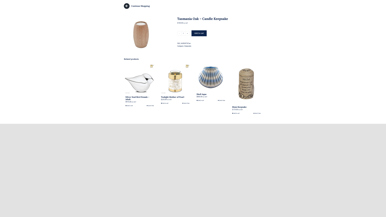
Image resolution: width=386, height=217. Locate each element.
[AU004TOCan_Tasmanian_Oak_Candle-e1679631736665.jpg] (149, 34)
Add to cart (199, 33)
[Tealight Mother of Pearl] (175, 79)
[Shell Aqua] (211, 77)
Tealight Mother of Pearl (172, 97)
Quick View (151, 105)
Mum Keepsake (239, 107)
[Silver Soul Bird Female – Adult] (140, 79)
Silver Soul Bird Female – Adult (137, 98)
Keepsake (187, 46)
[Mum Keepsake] (246, 84)
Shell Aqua (201, 94)
